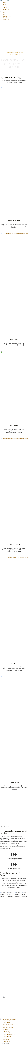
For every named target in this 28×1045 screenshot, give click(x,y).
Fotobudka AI (14, 425)
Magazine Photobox (8, 1033)
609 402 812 (6, 9)
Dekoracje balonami (8, 1038)
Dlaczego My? (7, 6)
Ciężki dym (6, 1040)
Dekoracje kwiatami (8, 1024)
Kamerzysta (6, 1041)
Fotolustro (14, 663)
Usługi (4, 4)
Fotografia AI (14, 339)
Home (4, 2)
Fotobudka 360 (14, 782)
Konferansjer (6, 1026)
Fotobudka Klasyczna (9, 1034)
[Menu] (0, 11)
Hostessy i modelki (8, 1028)
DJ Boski (5, 1029)
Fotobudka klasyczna (14, 544)
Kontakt (5, 7)
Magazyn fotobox (14, 220)
